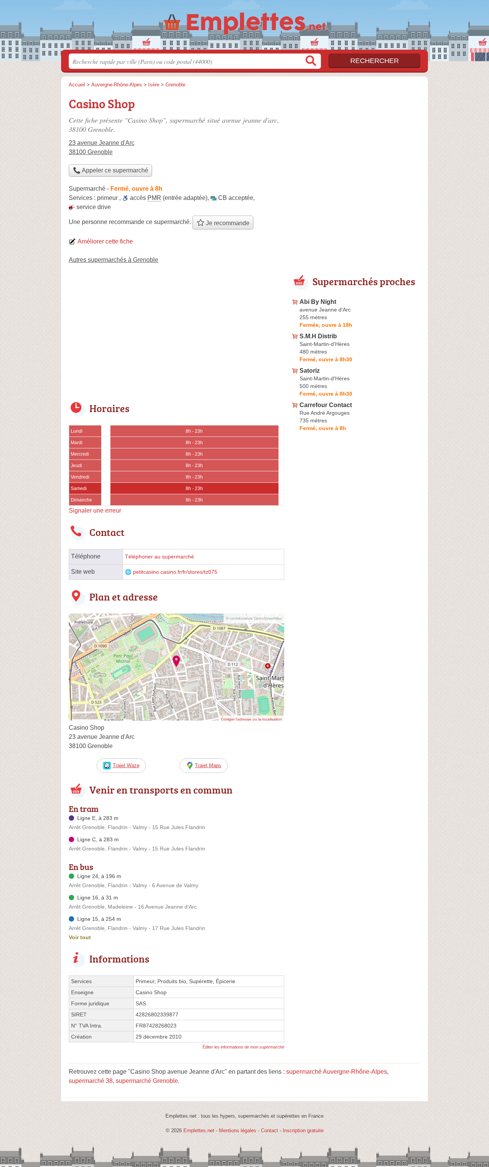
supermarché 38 (91, 1081)
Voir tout (80, 937)
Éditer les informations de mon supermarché (243, 1047)
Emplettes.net (198, 1130)
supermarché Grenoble (147, 1081)
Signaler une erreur (95, 510)
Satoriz (310, 370)
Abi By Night (318, 302)
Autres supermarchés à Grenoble (113, 259)
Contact (269, 1130)
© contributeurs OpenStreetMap (254, 618)
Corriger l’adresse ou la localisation (251, 719)
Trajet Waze (126, 765)
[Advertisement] (176, 337)
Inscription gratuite (303, 1130)
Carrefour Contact (326, 405)
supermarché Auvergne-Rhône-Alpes (336, 1071)
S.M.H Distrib (318, 336)
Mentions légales (237, 1130)
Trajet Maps (208, 765)
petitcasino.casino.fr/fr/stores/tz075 (175, 572)
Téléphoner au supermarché (159, 557)
